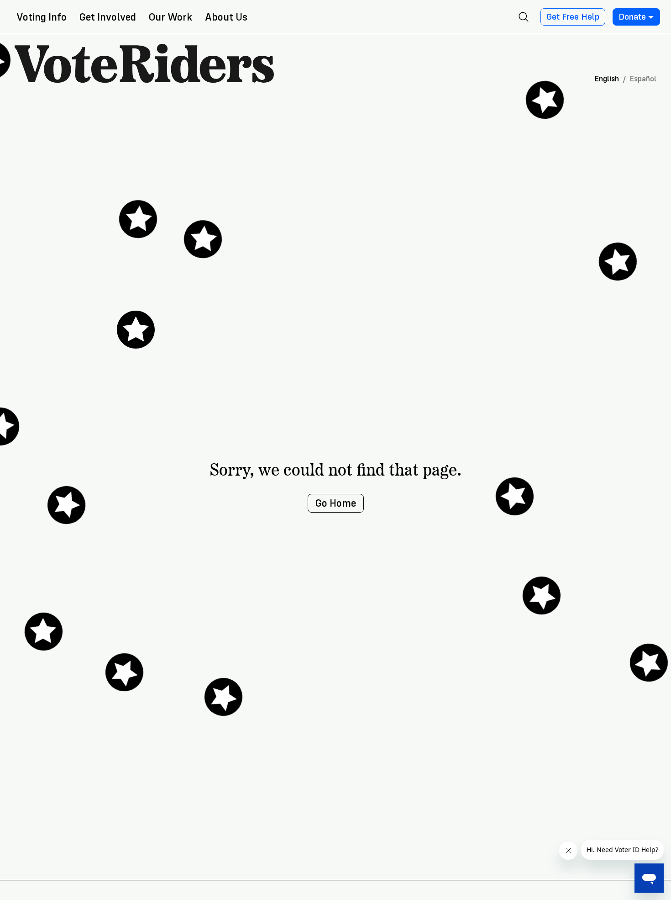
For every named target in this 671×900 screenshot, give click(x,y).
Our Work (170, 17)
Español (643, 79)
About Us (226, 17)
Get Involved (107, 17)
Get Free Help (572, 17)
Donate (632, 17)
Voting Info (41, 17)
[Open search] (523, 16)
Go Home (335, 503)
